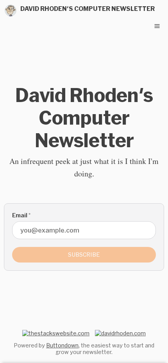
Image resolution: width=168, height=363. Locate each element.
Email (21, 215)
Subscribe (84, 254)
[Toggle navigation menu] (157, 26)
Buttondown (62, 345)
